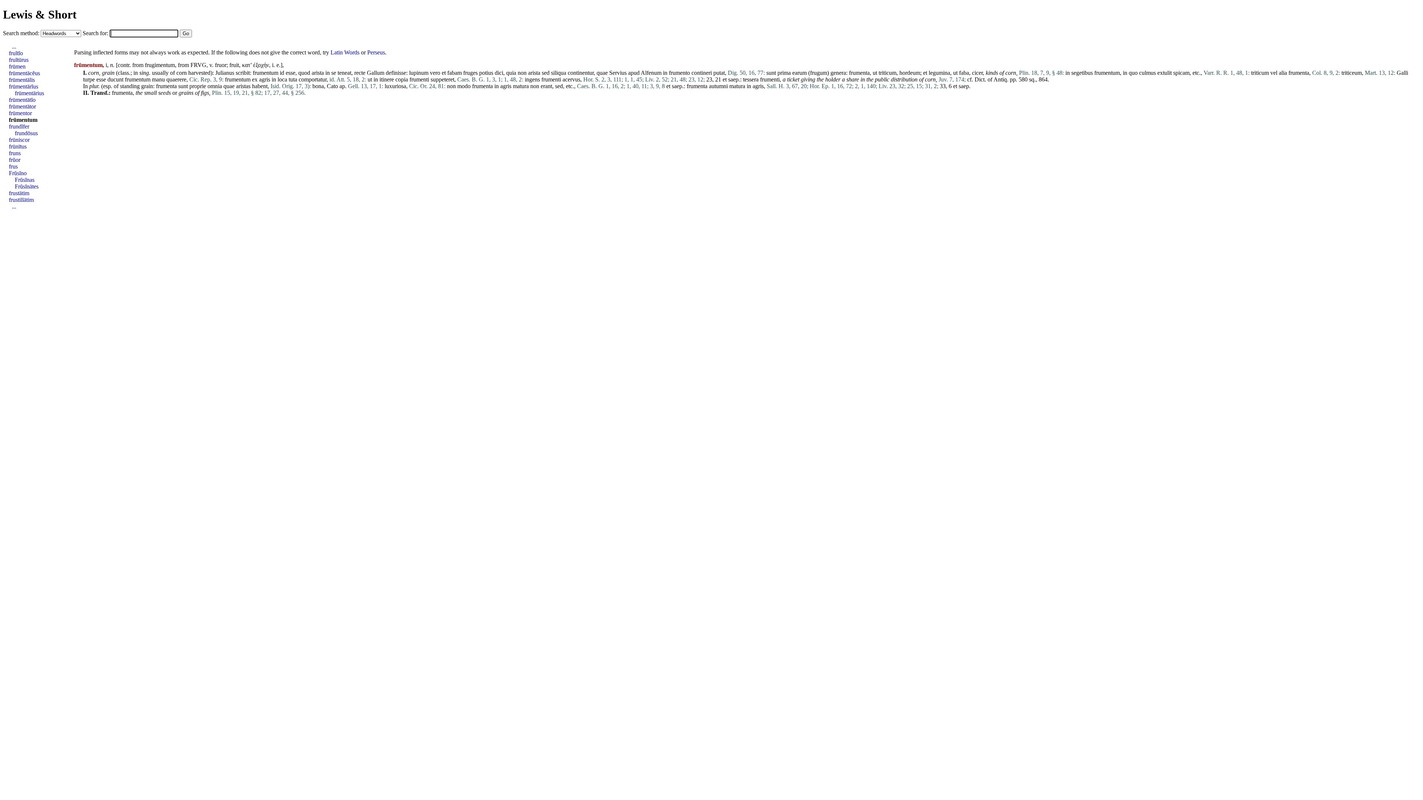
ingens (532, 79)
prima (784, 73)
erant (546, 86)
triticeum (1351, 73)
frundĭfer (19, 126)
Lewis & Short (40, 14)
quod (304, 73)
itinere (386, 79)
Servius (618, 73)
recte (359, 73)
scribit (243, 73)
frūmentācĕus (24, 73)
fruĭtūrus (19, 60)
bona (318, 86)
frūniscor (19, 140)
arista (318, 73)
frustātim (19, 193)
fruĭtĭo (16, 53)
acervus (571, 79)
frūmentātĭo (22, 100)
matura (521, 86)
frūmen (17, 66)
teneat (344, 73)
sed (546, 73)
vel (1273, 73)
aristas (243, 86)
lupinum (418, 73)
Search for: (96, 33)
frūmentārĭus (23, 86)
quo (1133, 73)
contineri (701, 73)
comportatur (312, 79)
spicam (1181, 73)
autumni (718, 86)
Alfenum (651, 73)
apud (634, 73)
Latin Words (345, 52)
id (282, 73)
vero (435, 73)
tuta (293, 79)
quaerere (176, 79)
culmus (1147, 73)
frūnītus (18, 146)
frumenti (419, 79)
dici (499, 73)
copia (401, 79)
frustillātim (21, 200)
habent (260, 86)
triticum (887, 73)
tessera (751, 79)
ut (875, 73)
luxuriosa (395, 86)
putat (719, 73)
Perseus (376, 52)
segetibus (1082, 73)
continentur (581, 73)
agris (264, 79)
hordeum (909, 73)
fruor (220, 65)
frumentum (265, 73)
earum (799, 73)
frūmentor (20, 113)
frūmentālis (22, 80)
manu (158, 79)
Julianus (224, 73)
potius (486, 73)
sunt (771, 73)
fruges (470, 73)
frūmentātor (22, 106)
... (14, 46)
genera (838, 73)
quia (511, 73)
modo (464, 86)
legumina (939, 73)
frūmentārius (29, 93)
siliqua (558, 73)
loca (282, 79)
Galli (1402, 73)
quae (602, 73)
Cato (332, 86)
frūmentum (23, 120)
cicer (977, 73)
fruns (15, 153)
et (444, 73)
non (522, 73)
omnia (215, 86)
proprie (197, 86)
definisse (396, 73)
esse (290, 73)
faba (964, 73)
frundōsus (26, 133)
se (333, 73)
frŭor (14, 160)
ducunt (115, 79)
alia (1283, 73)
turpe (89, 79)
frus (13, 166)
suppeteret (442, 79)
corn (93, 73)
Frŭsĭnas (24, 180)
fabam (454, 73)
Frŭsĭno (18, 173)
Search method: (22, 33)
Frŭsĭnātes (27, 186)
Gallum (375, 73)
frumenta (859, 73)
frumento (679, 73)
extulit (1164, 73)
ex (255, 79)
